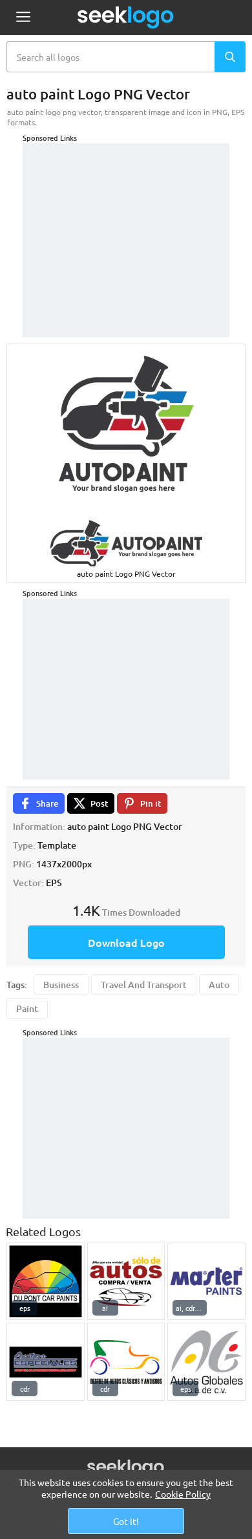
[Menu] (23, 18)
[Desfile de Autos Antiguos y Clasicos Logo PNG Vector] (126, 1362)
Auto (219, 984)
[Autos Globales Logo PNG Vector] (206, 1362)
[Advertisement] (126, 224)
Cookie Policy (183, 1494)
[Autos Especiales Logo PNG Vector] (45, 1362)
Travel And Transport (144, 984)
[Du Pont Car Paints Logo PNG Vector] (45, 1282)
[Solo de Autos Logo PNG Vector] (126, 1282)
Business (61, 984)
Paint (27, 1008)
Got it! (126, 1521)
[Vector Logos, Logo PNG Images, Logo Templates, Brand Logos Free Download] (126, 17)
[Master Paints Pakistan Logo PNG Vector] (206, 1282)
